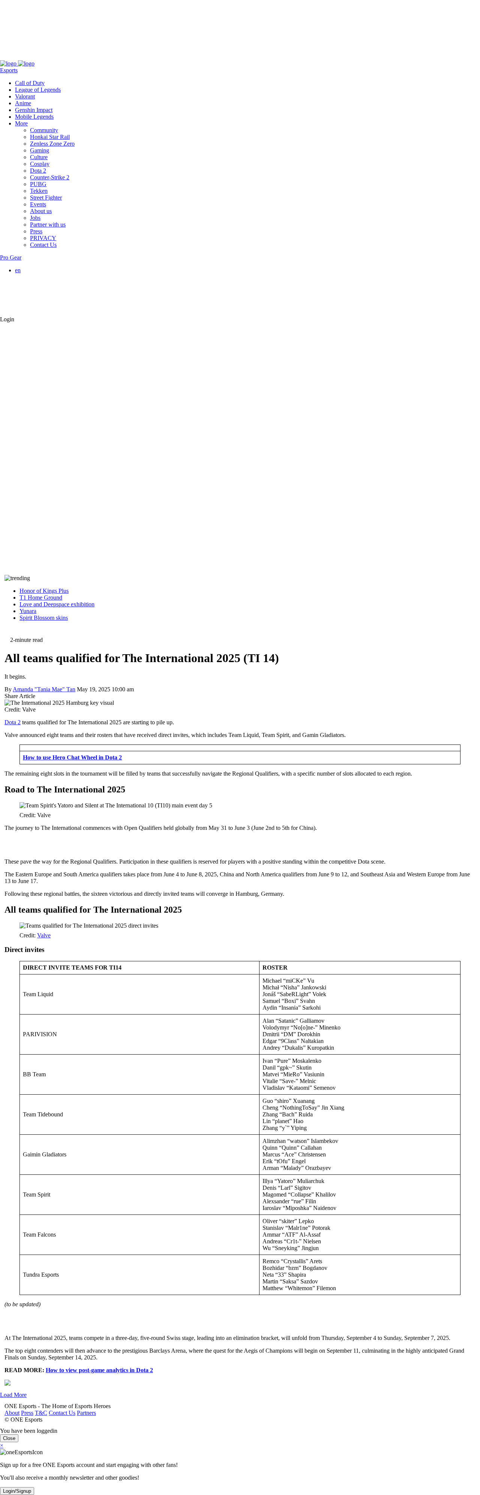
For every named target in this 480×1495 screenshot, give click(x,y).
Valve (44, 935)
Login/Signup (17, 1491)
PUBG (38, 184)
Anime (23, 103)
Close (9, 1438)
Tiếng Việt (42, 297)
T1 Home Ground (41, 597)
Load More (13, 1395)
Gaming (39, 150)
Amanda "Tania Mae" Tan (44, 689)
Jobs (35, 218)
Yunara (28, 611)
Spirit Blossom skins (44, 618)
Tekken (39, 191)
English (39, 277)
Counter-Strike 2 (49, 177)
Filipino (39, 290)
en (18, 270)
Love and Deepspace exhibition (57, 604)
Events (38, 204)
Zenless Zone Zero (52, 143)
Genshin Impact (33, 110)
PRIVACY (43, 238)
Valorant (25, 96)
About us (41, 211)
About (7, 57)
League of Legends (38, 90)
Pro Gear (10, 257)
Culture (39, 157)
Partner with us (48, 224)
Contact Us (57, 57)
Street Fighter (46, 197)
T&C (36, 57)
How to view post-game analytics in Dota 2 (99, 1370)
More (21, 123)
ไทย (35, 305)
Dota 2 (38, 170)
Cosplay (40, 164)
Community (44, 130)
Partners (82, 57)
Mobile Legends (34, 116)
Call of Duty (30, 83)
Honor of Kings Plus (44, 591)
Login (7, 319)
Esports (9, 70)
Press (22, 57)
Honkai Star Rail (50, 137)
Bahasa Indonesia (51, 283)
